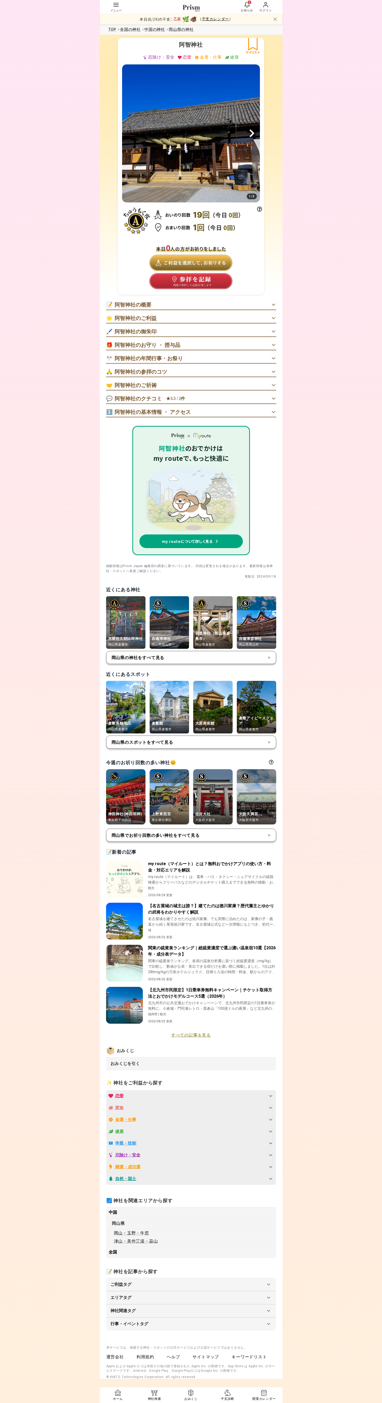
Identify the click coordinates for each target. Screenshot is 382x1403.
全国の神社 (130, 29)
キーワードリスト (249, 1356)
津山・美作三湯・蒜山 (136, 1241)
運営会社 (115, 1356)
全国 (113, 1251)
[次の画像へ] (252, 133)
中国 (113, 1212)
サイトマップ (205, 1356)
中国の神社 (154, 29)
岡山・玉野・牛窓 (131, 1233)
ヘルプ (173, 1356)
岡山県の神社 (181, 29)
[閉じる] (275, 19)
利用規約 (145, 1356)
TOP (112, 29)
